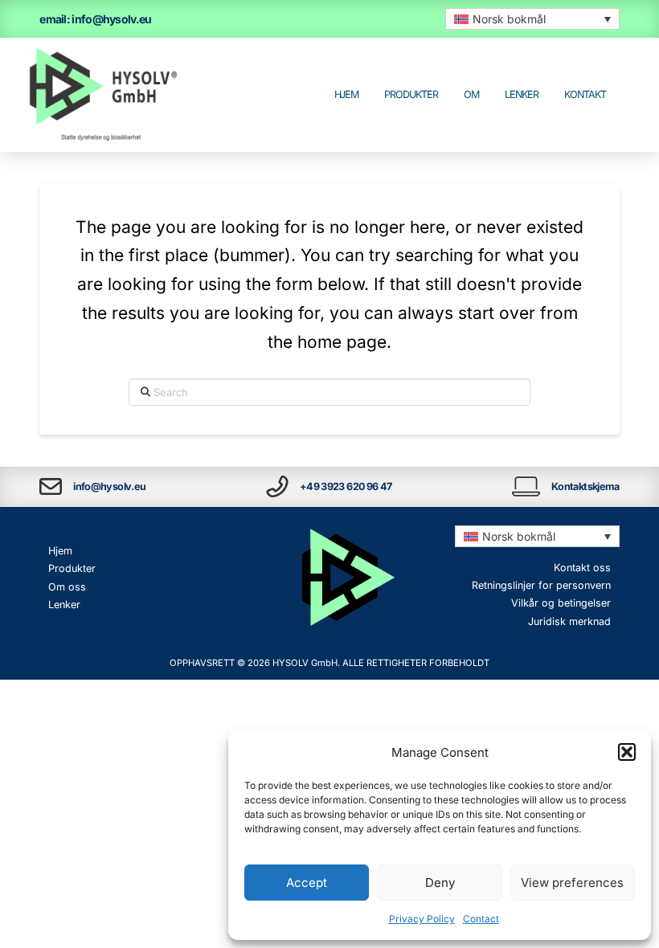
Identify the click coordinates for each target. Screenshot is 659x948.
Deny (440, 882)
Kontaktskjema (585, 486)
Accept (306, 882)
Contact (481, 919)
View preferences (572, 882)
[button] (627, 752)
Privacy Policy (422, 919)
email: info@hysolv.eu (95, 19)
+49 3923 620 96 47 (346, 486)
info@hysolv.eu (109, 486)
